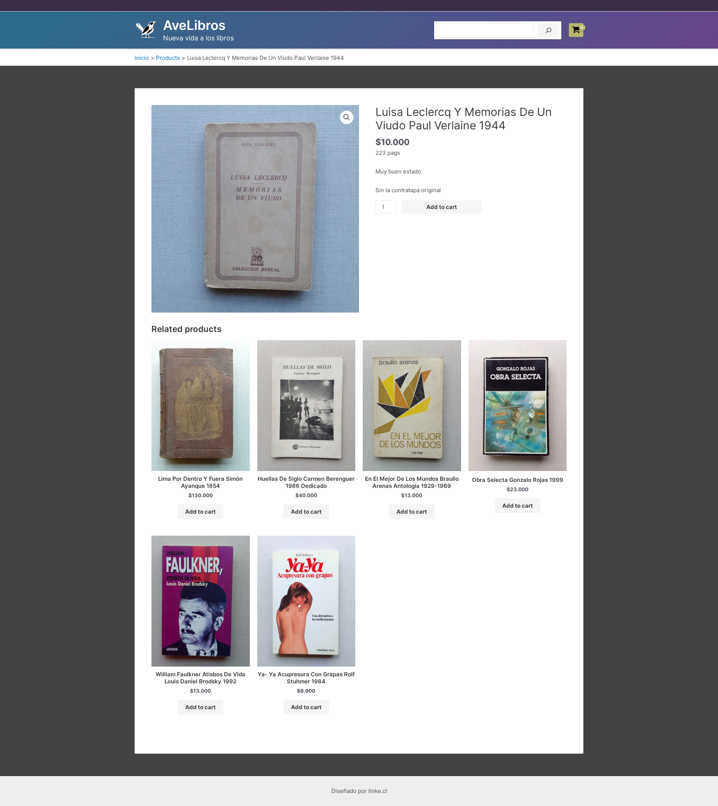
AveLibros (194, 25)
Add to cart (441, 206)
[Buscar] (548, 30)
